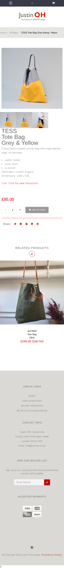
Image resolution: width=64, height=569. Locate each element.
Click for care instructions (23, 183)
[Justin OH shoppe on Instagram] (32, 548)
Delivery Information (32, 406)
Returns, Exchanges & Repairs (32, 411)
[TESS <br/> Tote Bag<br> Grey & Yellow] (8, 120)
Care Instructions (32, 401)
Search (32, 396)
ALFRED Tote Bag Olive (32, 334)
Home (3, 32)
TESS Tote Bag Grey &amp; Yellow (39, 32)
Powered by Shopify (51, 555)
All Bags (13, 32)
